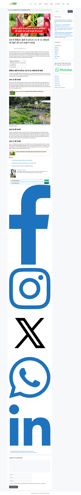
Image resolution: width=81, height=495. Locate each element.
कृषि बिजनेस (46, 3)
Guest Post (57, 81)
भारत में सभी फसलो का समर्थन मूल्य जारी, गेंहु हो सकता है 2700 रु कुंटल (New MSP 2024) (23, 452)
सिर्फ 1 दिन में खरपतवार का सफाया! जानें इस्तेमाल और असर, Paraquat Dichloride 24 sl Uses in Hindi (64, 29)
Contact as (57, 78)
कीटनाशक (40, 3)
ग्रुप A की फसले (13, 64)
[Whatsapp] (29, 400)
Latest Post (57, 83)
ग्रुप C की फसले (13, 67)
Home (30, 3)
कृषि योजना (51, 3)
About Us (57, 76)
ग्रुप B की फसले (13, 65)
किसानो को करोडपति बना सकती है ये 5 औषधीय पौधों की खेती (22, 165)
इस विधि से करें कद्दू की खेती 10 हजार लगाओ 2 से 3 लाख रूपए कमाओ (24, 163)
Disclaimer (57, 79)
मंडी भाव (63, 3)
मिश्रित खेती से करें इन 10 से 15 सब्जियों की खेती (17, 62)
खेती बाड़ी (35, 3)
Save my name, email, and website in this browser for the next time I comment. (27, 483)
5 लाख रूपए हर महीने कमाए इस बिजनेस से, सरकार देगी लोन (22, 160)
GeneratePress (47, 493)
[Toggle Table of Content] (24, 61)
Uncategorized (58, 45)
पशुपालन (68, 3)
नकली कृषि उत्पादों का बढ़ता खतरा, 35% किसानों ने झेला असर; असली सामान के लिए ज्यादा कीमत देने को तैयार (63, 21)
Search (70, 11)
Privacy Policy (58, 85)
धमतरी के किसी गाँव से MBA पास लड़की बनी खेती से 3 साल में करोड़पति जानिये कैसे (22, 451)
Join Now (46, 180)
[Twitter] (29, 353)
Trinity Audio (20, 48)
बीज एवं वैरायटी (57, 3)
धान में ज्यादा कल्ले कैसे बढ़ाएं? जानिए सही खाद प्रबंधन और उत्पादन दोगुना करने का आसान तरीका (31, 151)
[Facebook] (29, 264)
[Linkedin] (29, 448)
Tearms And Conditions (60, 87)
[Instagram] (29, 311)
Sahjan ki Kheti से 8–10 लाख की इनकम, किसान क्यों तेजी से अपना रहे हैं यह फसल (29, 91)
